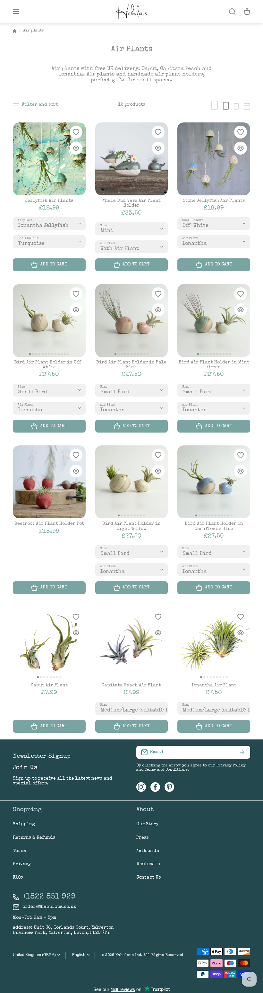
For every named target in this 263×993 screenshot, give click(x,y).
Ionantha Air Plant (213, 685)
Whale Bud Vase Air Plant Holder (131, 203)
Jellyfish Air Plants (49, 201)
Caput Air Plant (49, 685)
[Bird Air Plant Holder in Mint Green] (213, 320)
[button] (247, 11)
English (78, 955)
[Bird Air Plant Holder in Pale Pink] (131, 320)
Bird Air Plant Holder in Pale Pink (131, 365)
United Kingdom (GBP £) (34, 955)
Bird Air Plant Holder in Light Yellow (131, 526)
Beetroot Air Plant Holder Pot (49, 524)
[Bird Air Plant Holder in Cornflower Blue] (213, 481)
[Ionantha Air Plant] (213, 643)
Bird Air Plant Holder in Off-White (49, 365)
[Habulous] (131, 11)
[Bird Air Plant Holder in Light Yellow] (131, 481)
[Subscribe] (242, 752)
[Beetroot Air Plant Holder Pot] (49, 481)
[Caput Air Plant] (49, 643)
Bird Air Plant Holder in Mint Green (214, 365)
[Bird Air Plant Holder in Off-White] (49, 320)
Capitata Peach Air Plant (131, 685)
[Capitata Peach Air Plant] (131, 643)
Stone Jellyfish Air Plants (214, 201)
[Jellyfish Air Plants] (49, 158)
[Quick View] (76, 148)
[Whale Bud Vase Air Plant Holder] (131, 158)
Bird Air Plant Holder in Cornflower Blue (214, 526)
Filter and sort (40, 105)
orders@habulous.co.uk (49, 907)
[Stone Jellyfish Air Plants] (213, 158)
